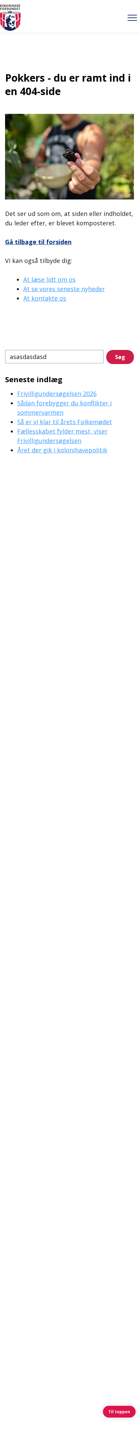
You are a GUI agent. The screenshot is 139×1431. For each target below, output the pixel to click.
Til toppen (119, 1412)
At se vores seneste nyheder (64, 289)
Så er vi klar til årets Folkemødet (64, 422)
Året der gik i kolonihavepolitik (62, 450)
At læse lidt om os (49, 279)
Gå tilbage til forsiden (38, 242)
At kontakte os (44, 298)
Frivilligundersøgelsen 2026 (56, 394)
